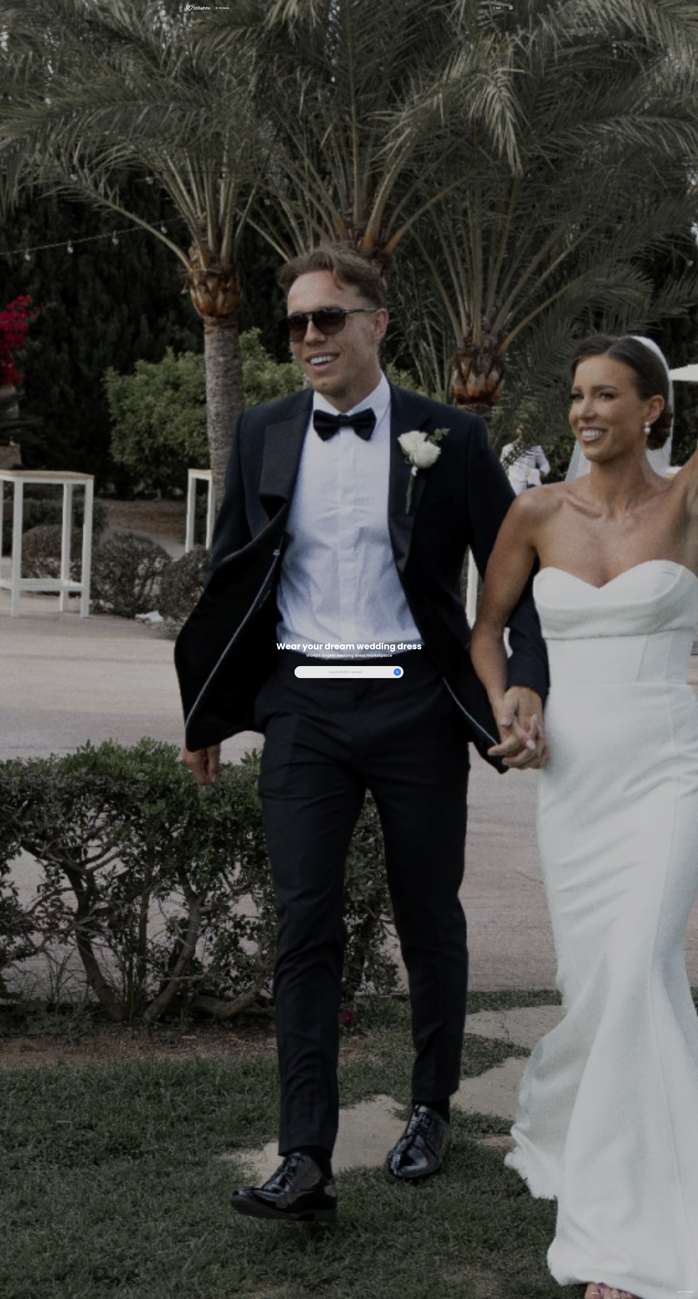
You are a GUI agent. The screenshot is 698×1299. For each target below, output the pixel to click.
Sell (498, 8)
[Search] (397, 672)
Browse (224, 8)
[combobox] (349, 672)
